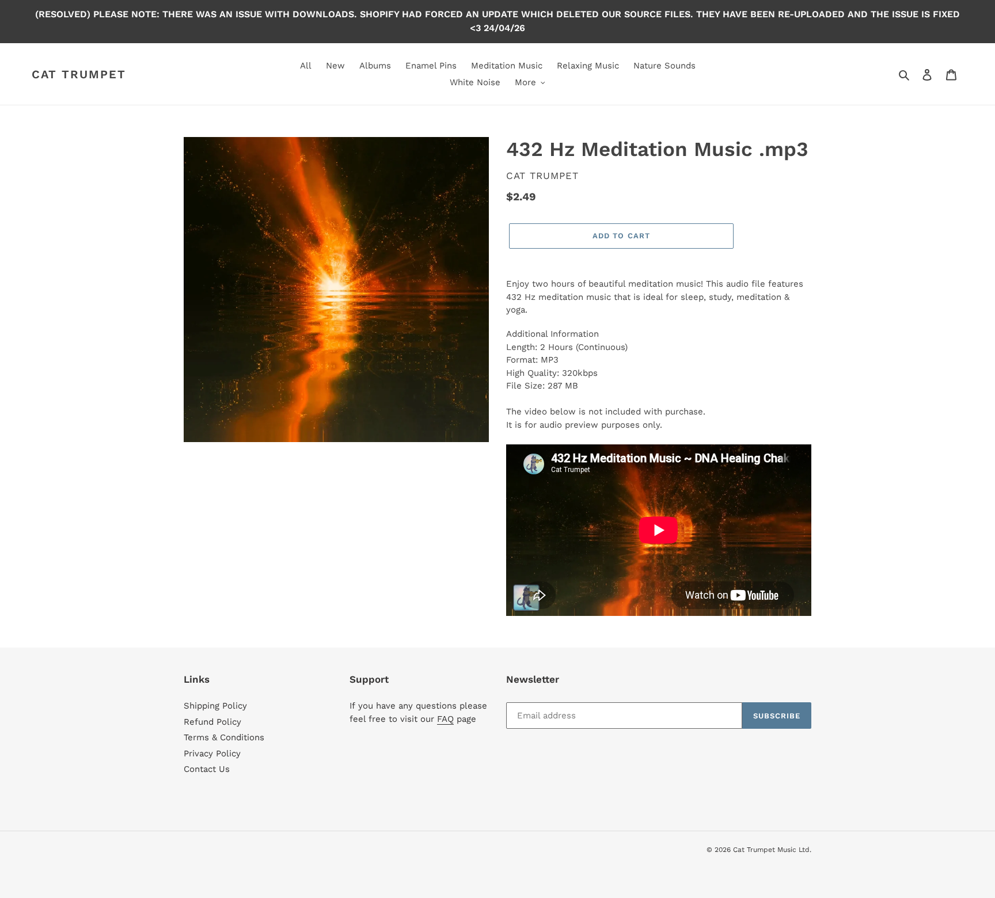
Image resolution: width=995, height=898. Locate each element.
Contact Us (207, 769)
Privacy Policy (212, 753)
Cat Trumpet (79, 74)
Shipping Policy (215, 706)
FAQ (445, 719)
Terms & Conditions (224, 737)
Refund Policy (212, 722)
